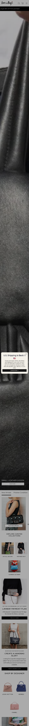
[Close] (26, 354)
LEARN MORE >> (14, 370)
